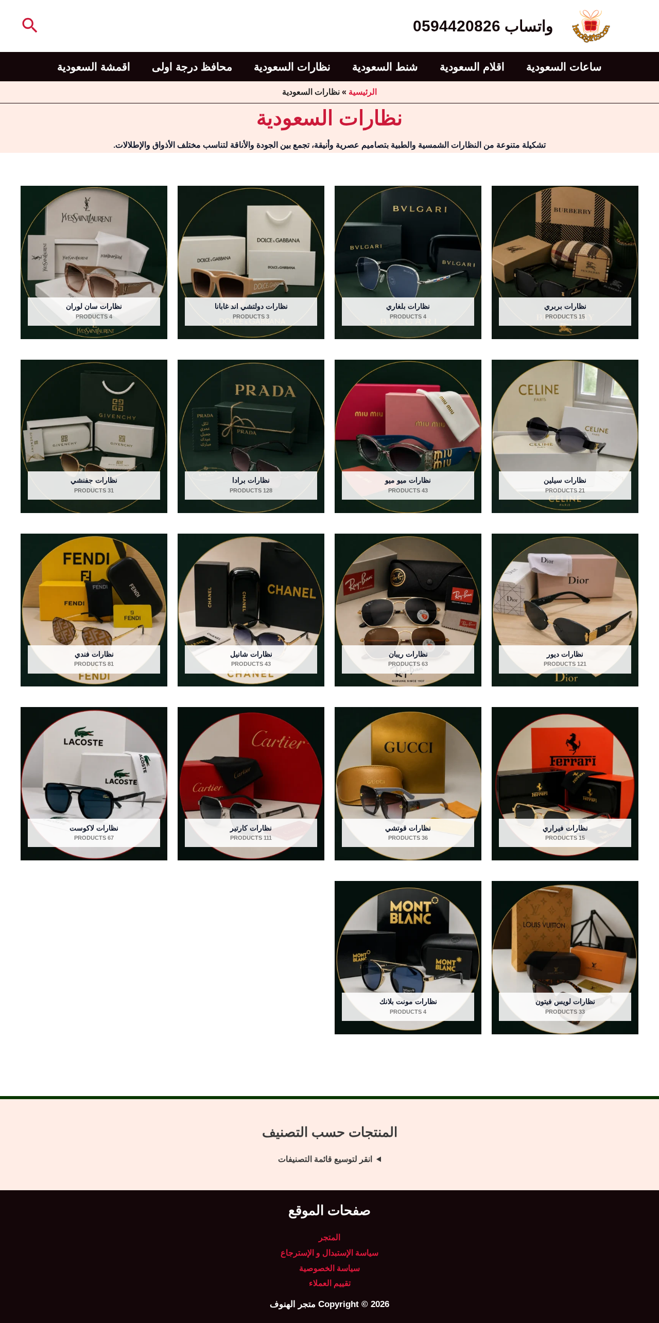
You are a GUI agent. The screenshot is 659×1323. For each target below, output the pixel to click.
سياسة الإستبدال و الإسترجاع (329, 1252)
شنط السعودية (385, 67)
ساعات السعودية (564, 67)
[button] (29, 26)
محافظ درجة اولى (192, 67)
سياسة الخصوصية (329, 1268)
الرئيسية (363, 91)
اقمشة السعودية (93, 67)
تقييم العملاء (330, 1283)
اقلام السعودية (472, 67)
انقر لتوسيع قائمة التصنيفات (325, 1159)
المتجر (329, 1237)
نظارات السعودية (292, 67)
